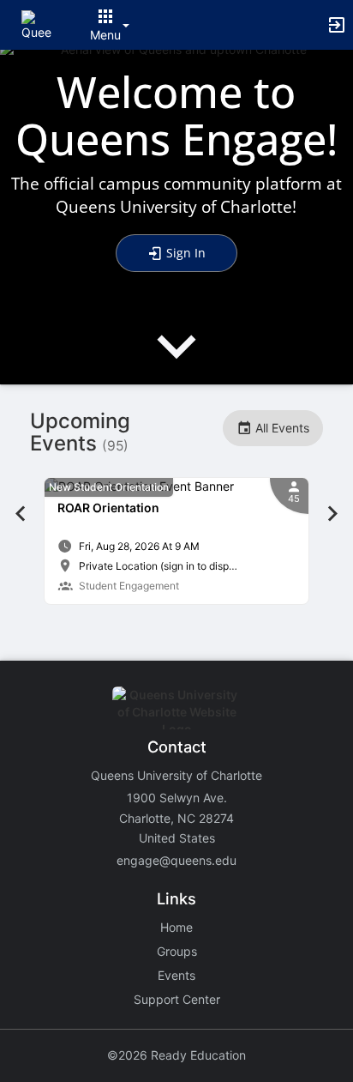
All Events (280, 427)
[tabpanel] (176, 541)
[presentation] (176, 360)
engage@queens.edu (176, 860)
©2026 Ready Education (176, 1055)
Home (176, 927)
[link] (176, 541)
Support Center (177, 999)
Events (176, 975)
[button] (36, 23)
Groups (177, 951)
